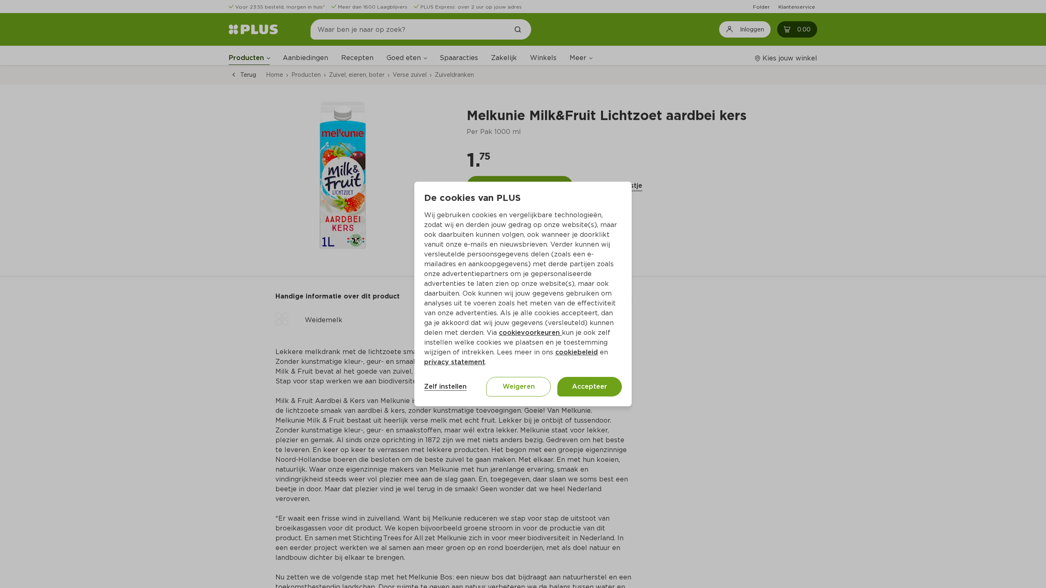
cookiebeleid (576, 352)
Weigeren (519, 386)
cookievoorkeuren (530, 332)
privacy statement (454, 362)
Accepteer (589, 386)
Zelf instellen (445, 386)
